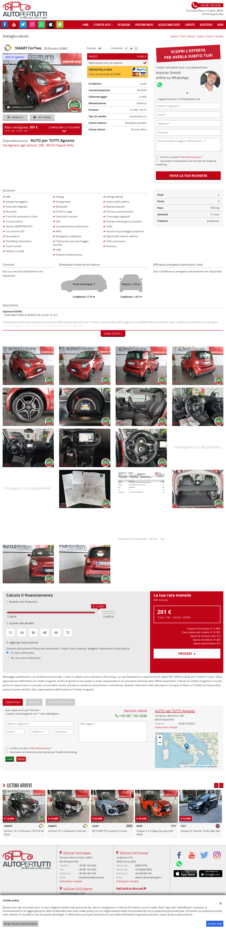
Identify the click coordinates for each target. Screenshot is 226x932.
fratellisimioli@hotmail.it (91, 877)
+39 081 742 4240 (132, 715)
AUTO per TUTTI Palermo (78, 888)
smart (209, 36)
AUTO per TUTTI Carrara (134, 852)
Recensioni (124, 24)
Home (85, 24)
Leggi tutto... (113, 333)
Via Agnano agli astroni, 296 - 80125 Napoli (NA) (38, 145)
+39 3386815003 (143, 869)
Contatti (190, 24)
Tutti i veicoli (187, 36)
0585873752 (141, 865)
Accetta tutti (215, 923)
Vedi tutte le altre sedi (130, 888)
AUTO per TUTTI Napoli (77, 852)
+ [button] (160, 737)
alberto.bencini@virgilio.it (148, 877)
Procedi (186, 653)
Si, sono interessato (22, 652)
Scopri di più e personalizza (20, 923)
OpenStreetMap (199, 766)
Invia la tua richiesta (188, 175)
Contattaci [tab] (12, 702)
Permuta (17, 117)
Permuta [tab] (34, 702)
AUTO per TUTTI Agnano (175, 711)
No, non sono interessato (25, 657)
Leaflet (186, 766)
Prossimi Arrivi (144, 24)
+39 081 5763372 (186, 723)
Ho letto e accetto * (181, 157)
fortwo (219, 36)
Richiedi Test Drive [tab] (60, 702)
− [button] (160, 742)
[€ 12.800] (98, 612)
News (221, 24)
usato (200, 36)
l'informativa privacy (190, 157)
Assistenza (206, 24)
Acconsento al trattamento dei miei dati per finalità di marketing (43, 752)
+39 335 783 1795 (87, 873)
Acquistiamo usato (169, 24)
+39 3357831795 (143, 873)
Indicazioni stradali (166, 727)
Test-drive (44, 117)
